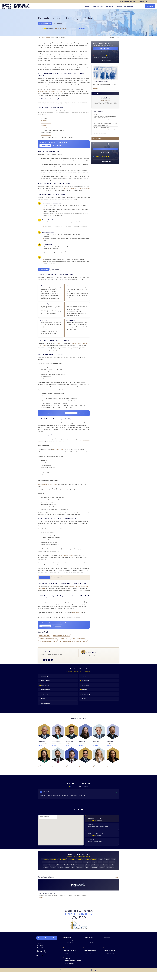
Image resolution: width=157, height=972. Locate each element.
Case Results (109, 7)
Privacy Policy (96, 970)
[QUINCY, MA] (103, 947)
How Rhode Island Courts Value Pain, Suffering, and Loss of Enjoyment (105, 113)
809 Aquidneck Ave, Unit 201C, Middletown (72, 960)
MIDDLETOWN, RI (67, 958)
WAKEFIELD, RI (107, 937)
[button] (48, 938)
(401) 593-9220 (93, 835)
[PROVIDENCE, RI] (63, 937)
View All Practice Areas (77, 707)
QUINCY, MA (106, 947)
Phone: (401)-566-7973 (69, 953)
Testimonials (40, 947)
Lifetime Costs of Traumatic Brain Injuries (47, 641)
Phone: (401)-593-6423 (89, 953)
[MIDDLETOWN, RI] (63, 957)
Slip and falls (44, 125)
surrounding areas (59, 441)
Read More (41, 897)
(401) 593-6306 (93, 820)
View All (117, 877)
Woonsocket (87, 859)
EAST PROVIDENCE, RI (88, 937)
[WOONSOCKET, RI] (83, 947)
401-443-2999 (59, 23)
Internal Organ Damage (64, 638)
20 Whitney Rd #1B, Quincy (109, 950)
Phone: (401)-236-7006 (69, 963)
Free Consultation (46, 145)
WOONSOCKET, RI (88, 947)
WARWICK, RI (67, 947)
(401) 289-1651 (93, 843)
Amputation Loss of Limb (44, 635)
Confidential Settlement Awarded (100, 133)
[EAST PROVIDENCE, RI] (83, 937)
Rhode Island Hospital (57, 449)
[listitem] (102, 818)
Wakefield (72, 859)
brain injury (58, 343)
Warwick (79, 859)
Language (142, 1)
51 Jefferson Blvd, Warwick (70, 950)
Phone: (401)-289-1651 (109, 942)
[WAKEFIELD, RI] (103, 937)
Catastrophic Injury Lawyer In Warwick (60, 635)
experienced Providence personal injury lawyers (50, 91)
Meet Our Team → (97, 88)
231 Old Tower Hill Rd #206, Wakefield (111, 940)
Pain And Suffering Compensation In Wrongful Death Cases (105, 123)
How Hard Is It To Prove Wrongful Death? (102, 127)
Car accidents (44, 120)
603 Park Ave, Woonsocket (90, 950)
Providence (53, 859)
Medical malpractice (46, 135)
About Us (39, 943)
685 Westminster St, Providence (71, 940)
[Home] (38, 37)
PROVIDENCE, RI (67, 937)
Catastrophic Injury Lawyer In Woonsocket (47, 638)
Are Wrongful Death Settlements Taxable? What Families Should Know (105, 130)
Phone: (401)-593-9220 (89, 942)
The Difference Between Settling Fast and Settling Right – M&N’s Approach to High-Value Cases (105, 117)
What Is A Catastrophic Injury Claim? (101, 125)
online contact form (77, 612)
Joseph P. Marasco (91, 653)
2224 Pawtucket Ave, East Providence (92, 940)
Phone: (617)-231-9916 (109, 953)
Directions (99, 820)
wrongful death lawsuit (67, 555)
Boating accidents (45, 127)
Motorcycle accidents (46, 123)
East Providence (63, 859)
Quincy (94, 859)
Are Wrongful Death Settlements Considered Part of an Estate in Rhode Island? (104, 120)
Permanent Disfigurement (80, 641)
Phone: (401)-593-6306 (69, 942)
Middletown (45, 859)
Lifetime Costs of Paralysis (78, 638)
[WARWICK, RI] (63, 947)
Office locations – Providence (45, 37)
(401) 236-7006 (93, 828)
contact (74, 601)
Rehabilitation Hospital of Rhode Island (48, 484)
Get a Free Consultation (46, 23)
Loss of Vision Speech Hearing (65, 641)
